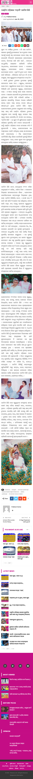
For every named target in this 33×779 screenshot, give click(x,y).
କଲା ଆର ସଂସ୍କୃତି (14, 766)
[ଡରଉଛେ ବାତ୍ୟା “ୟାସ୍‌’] (9, 550)
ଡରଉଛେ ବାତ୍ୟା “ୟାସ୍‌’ (16, 590)
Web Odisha (20, 775)
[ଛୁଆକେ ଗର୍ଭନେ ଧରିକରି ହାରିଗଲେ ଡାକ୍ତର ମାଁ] (5, 628)
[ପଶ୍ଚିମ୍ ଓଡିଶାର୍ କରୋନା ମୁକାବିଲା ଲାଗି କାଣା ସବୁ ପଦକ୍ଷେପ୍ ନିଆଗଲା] (5, 614)
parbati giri (4, 494)
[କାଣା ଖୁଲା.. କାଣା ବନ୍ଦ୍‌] (9, 537)
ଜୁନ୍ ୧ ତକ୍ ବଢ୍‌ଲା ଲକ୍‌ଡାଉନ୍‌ (17, 605)
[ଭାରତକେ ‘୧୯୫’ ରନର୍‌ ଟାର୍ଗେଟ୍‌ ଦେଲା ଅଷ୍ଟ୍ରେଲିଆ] (5, 688)
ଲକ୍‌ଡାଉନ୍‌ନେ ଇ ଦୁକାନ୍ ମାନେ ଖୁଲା (19, 598)
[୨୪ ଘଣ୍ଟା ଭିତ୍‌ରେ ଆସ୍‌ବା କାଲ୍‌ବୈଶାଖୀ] (5, 745)
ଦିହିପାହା (19, 541)
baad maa (7, 489)
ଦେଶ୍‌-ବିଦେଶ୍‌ (5, 766)
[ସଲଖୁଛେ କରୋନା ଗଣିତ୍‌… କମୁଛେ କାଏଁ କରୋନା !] (5, 709)
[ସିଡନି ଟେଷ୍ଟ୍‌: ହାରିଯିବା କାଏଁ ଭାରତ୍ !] (5, 681)
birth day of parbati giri (23, 489)
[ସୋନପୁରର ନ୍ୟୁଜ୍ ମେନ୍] (5, 621)
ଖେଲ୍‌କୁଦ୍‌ (29, 766)
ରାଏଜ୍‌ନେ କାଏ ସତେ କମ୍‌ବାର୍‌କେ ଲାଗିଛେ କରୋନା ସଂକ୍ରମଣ (19, 642)
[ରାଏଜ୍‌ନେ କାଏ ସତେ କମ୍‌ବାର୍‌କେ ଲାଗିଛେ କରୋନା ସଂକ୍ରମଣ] (5, 643)
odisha (22, 491)
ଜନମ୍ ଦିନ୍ (22, 768)
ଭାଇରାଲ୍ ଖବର (20, 763)
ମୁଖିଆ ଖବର (13, 763)
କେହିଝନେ (6, 13)
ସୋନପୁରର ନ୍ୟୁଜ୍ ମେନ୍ (16, 619)
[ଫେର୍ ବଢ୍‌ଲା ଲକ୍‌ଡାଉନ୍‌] (24, 537)
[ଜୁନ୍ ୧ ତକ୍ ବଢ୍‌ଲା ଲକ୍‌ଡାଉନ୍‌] (5, 606)
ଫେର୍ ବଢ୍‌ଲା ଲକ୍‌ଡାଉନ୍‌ (16, 583)
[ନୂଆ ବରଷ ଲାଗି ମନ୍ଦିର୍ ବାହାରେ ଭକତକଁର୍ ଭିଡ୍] (5, 716)
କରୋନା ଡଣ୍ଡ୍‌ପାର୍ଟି (15, 736)
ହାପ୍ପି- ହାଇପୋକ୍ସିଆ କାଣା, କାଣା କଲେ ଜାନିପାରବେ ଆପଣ (20, 635)
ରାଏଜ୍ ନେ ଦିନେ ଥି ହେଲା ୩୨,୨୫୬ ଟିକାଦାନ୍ (8, 521)
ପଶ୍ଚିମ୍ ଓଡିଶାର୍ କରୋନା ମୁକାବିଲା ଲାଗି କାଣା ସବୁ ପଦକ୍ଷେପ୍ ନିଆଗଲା (20, 613)
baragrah (14, 489)
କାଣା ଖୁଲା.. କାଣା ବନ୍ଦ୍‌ (16, 576)
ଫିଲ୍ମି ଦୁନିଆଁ (22, 766)
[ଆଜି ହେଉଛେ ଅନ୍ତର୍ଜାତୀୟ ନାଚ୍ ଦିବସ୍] (5, 695)
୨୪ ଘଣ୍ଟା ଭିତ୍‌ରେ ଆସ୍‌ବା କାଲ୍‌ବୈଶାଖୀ (17, 744)
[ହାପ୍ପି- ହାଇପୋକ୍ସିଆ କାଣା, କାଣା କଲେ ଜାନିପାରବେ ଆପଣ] (5, 636)
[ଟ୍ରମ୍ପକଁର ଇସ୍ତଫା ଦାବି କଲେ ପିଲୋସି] (5, 724)
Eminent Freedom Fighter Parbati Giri (10, 491)
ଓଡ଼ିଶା (3, 13)
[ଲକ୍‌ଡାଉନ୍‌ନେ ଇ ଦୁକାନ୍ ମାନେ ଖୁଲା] (24, 550)
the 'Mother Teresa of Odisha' (16, 494)
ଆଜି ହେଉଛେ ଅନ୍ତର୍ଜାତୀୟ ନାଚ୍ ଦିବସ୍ (20, 694)
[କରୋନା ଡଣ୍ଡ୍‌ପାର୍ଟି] (5, 737)
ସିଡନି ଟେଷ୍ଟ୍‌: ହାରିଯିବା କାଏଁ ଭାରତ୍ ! (20, 679)
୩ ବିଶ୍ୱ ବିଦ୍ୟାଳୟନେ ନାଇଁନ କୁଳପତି (24, 521)
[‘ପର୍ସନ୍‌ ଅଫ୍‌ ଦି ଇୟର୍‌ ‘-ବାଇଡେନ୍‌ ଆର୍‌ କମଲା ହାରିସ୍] (5, 752)
